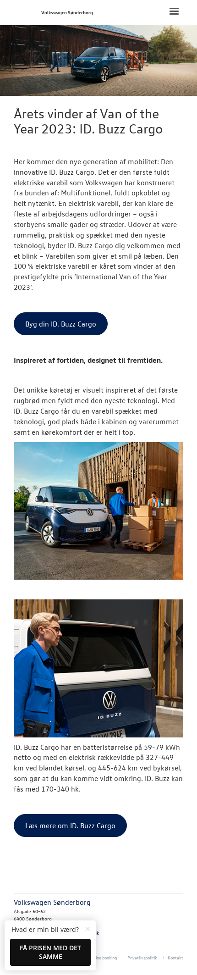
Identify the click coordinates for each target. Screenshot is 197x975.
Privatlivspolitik (142, 957)
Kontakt (175, 957)
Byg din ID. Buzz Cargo (60, 323)
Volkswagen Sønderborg (67, 12)
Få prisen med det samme (50, 952)
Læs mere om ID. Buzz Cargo (70, 825)
